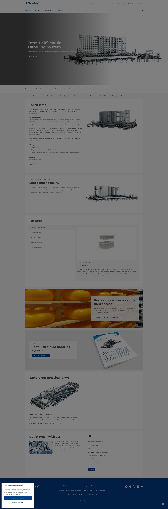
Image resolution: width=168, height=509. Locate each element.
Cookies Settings (17, 502)
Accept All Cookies (18, 498)
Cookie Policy (18, 494)
